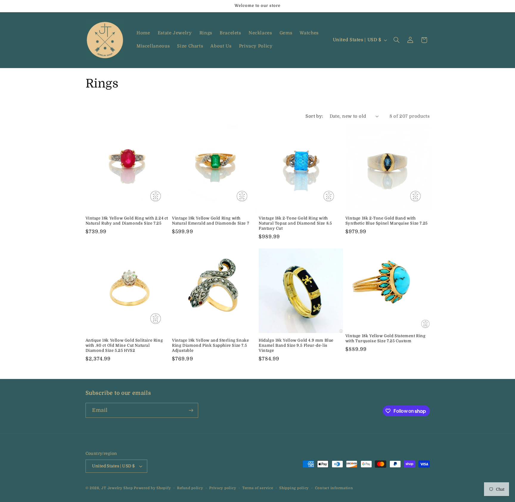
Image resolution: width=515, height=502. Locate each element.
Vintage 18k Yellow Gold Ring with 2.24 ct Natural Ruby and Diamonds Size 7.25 (127, 220)
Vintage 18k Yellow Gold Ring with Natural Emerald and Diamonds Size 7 (210, 220)
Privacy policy (222, 488)
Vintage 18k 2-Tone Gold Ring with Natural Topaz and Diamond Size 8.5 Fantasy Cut (295, 223)
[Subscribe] (191, 410)
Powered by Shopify (152, 488)
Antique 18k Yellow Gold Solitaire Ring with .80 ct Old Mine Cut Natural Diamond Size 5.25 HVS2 (124, 345)
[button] (396, 40)
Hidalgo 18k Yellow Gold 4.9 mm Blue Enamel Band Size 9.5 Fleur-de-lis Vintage (296, 345)
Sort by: (314, 116)
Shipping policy (294, 488)
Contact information (334, 488)
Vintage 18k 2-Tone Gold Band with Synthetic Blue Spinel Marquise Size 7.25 (386, 220)
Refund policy (190, 488)
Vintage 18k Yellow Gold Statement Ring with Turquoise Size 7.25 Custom (385, 338)
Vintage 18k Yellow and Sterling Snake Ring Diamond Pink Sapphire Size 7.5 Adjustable (210, 345)
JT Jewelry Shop (117, 488)
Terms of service (257, 488)
